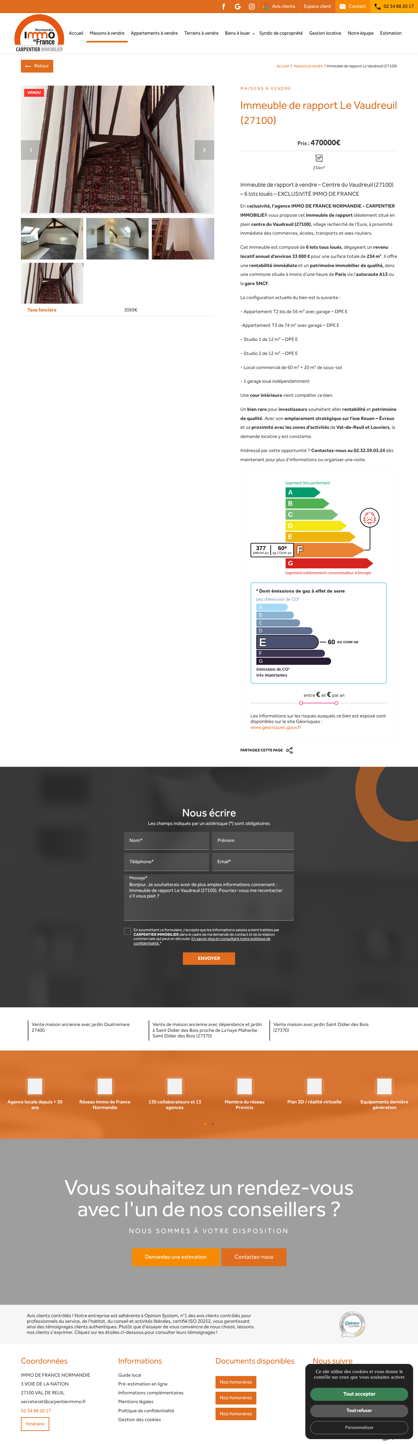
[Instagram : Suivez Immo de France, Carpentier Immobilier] (251, 6)
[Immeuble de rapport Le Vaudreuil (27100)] (117, 150)
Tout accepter (359, 1394)
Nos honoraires (236, 1382)
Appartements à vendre (154, 33)
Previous (31, 152)
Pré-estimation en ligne (143, 1384)
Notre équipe (361, 33)
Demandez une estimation (176, 1257)
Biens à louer (237, 33)
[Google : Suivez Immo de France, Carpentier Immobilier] (237, 6)
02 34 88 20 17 (399, 6)
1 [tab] (205, 1124)
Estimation (391, 33)
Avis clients (283, 6)
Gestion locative (325, 33)
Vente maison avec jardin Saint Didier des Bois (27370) (321, 1027)
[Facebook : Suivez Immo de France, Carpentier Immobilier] (223, 6)
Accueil (76, 33)
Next (204, 152)
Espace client (317, 6)
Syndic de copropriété (281, 33)
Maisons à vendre (107, 33)
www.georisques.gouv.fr (275, 727)
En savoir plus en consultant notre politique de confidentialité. (202, 941)
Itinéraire (35, 1424)
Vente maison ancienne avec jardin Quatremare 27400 (81, 1027)
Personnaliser (359, 1427)
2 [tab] (212, 1124)
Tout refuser (359, 1410)
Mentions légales (135, 1402)
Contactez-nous (253, 1257)
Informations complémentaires (151, 1393)
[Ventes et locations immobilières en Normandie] (39, 33)
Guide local (129, 1375)
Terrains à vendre (201, 33)
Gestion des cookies (139, 1420)
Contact (357, 6)
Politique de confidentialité (146, 1411)
